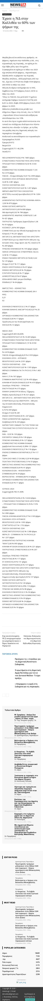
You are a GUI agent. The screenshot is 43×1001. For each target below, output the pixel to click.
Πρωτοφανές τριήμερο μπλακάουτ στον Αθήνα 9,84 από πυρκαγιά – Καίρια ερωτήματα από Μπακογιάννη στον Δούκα (27, 868)
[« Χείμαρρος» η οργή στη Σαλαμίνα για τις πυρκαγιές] (8, 687)
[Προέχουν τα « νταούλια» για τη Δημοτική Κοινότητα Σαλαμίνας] (8, 662)
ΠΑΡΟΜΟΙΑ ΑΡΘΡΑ (10, 654)
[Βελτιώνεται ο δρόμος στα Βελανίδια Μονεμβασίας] (8, 881)
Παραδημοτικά (14, 11)
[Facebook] (34, 5)
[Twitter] (10, 622)
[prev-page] (3, 695)
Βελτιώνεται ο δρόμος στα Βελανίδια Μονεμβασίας (26, 881)
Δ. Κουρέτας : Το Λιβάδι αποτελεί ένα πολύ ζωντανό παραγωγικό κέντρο (26, 893)
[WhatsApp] (20, 622)
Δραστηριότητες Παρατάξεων (24, 861)
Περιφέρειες (19, 878)
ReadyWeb (30, 999)
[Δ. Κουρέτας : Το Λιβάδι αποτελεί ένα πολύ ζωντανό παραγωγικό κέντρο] (8, 893)
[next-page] (7, 695)
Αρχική (4, 11)
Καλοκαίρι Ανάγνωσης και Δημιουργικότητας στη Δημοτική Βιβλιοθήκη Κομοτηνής (32, 639)
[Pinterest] (15, 622)
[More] (25, 622)
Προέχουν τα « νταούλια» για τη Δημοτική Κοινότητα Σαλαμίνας (27, 662)
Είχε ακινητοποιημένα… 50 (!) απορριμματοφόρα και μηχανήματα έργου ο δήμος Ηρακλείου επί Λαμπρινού (11, 641)
